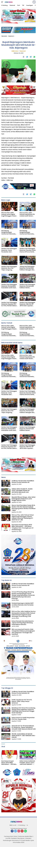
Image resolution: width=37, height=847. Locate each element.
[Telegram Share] (30, 57)
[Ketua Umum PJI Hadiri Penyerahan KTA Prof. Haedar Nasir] (5, 720)
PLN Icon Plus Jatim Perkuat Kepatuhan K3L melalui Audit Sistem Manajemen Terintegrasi (27, 214)
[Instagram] (18, 831)
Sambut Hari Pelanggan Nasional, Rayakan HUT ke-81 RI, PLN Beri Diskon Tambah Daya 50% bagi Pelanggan (9, 304)
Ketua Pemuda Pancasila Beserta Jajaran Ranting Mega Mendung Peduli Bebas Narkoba (22, 622)
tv (27, 825)
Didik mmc (15, 51)
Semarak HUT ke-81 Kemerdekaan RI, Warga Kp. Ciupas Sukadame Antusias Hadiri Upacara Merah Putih (24, 727)
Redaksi (14, 838)
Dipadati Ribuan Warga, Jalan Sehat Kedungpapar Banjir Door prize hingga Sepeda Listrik (23, 498)
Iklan (15, 836)
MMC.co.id (13, 825)
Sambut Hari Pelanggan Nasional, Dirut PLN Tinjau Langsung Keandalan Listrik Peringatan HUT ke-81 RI (9, 268)
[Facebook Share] (23, 57)
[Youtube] (22, 831)
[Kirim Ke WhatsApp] (34, 57)
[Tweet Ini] (27, 57)
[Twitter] (15, 831)
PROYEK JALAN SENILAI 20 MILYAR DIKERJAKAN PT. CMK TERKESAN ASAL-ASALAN (23, 735)
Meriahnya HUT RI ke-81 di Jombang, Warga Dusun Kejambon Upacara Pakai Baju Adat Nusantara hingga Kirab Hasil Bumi (23, 710)
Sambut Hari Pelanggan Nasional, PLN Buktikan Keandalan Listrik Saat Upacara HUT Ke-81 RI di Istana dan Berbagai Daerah (9, 286)
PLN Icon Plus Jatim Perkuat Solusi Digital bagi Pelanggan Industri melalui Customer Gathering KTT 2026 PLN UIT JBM (9, 214)
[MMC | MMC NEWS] (9, 2)
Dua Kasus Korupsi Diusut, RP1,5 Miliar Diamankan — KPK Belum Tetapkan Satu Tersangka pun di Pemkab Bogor (22, 527)
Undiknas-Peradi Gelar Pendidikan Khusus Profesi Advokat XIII (23, 481)
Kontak (8, 838)
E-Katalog (21, 825)
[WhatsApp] (25, 831)
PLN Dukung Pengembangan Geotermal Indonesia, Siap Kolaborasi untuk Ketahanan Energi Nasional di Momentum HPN (8, 232)
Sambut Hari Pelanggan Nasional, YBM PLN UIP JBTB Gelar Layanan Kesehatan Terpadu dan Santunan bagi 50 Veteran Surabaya (28, 304)
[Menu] (2, 2)
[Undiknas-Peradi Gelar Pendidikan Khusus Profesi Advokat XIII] (5, 483)
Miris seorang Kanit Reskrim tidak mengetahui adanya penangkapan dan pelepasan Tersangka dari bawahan (23, 631)
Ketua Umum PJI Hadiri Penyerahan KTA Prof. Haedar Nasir (23, 718)
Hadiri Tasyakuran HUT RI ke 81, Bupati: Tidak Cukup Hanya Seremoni (22, 701)
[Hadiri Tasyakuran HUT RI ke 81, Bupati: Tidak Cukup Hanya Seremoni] (5, 702)
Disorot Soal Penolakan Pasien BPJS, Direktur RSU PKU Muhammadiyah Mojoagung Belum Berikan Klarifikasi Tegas (23, 507)
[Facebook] (12, 831)
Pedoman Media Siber (25, 836)
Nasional (23, 51)
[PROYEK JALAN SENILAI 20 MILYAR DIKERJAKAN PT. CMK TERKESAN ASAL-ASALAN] (5, 736)
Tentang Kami (8, 836)
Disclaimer (21, 838)
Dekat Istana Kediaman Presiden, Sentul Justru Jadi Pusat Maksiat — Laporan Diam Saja (27, 762)
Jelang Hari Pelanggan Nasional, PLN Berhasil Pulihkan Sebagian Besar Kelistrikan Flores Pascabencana (28, 268)
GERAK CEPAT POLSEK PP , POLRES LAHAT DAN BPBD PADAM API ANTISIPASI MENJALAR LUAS (22, 490)
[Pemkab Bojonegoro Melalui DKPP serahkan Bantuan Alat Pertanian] (5, 605)
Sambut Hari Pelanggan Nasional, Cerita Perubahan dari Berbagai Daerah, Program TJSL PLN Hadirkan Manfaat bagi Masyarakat (9, 250)
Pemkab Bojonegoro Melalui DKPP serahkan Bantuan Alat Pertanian (22, 604)
